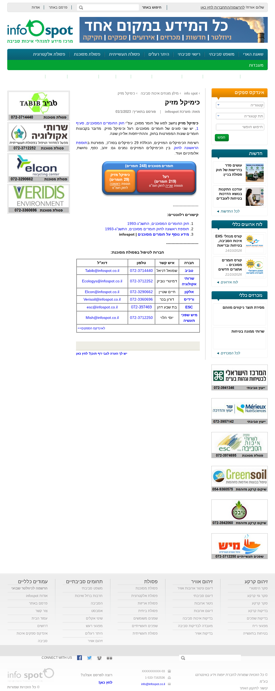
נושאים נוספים (28, 76)
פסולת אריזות (148, 603)
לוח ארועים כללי (247, 224)
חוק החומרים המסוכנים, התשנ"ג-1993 (158, 223)
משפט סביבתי (221, 54)
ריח (123, 76)
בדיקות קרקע (258, 611)
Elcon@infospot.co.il (102, 292)
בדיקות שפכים (257, 618)
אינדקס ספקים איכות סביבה (32, 637)
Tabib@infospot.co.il (102, 270)
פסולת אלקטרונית (49, 54)
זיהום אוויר (254, 76)
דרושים (42, 626)
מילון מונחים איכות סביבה (160, 93)
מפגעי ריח (260, 626)
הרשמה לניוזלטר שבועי (29, 588)
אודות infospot (37, 596)
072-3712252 (141, 281)
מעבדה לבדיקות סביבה (195, 626)
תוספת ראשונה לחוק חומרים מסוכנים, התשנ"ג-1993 (147, 229)
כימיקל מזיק (126, 93)
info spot (191, 93)
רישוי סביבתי (189, 54)
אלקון (189, 292)
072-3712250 (141, 317)
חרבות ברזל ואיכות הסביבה (89, 599)
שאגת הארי (253, 54)
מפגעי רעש (94, 626)
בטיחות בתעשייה (255, 633)
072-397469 (141, 307)
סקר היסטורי (258, 588)
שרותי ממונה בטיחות (247, 331)
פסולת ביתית (148, 611)
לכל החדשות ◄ (228, 211)
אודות (36, 7)
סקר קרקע (260, 603)
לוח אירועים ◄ (227, 282)
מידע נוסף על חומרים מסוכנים (163, 234)
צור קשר (41, 611)
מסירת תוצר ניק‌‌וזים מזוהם (243, 307)
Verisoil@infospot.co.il (102, 299)
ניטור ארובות (203, 603)
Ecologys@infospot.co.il (102, 281)
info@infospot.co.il (153, 684)
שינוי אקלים (94, 618)
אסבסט (97, 611)
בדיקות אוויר (204, 633)
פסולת (141, 76)
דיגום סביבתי (203, 596)
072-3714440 (141, 270)
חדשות (255, 153)
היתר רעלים (159, 54)
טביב (189, 270)
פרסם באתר (58, 7)
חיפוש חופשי (252, 127)
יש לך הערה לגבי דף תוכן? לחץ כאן (101, 353)
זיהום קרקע (167, 76)
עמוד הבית (40, 618)
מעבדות (256, 65)
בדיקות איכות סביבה (198, 618)
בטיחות (56, 76)
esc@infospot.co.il (102, 307)
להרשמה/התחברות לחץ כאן (223, 7)
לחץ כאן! (105, 683)
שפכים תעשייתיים (145, 626)
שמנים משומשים (145, 618)
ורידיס (189, 299)
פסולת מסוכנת (87, 54)
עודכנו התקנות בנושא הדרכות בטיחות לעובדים (229, 193)
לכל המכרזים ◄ (228, 353)
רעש (107, 76)
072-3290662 (141, 292)
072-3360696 (141, 299)
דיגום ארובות (203, 611)
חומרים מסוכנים (222, 76)
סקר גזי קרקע (257, 596)
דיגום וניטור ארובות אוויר (195, 588)
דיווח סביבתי (83, 76)
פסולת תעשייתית (124, 54)
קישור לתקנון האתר (254, 688)
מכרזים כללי (250, 295)
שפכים (192, 76)
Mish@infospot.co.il (102, 317)
